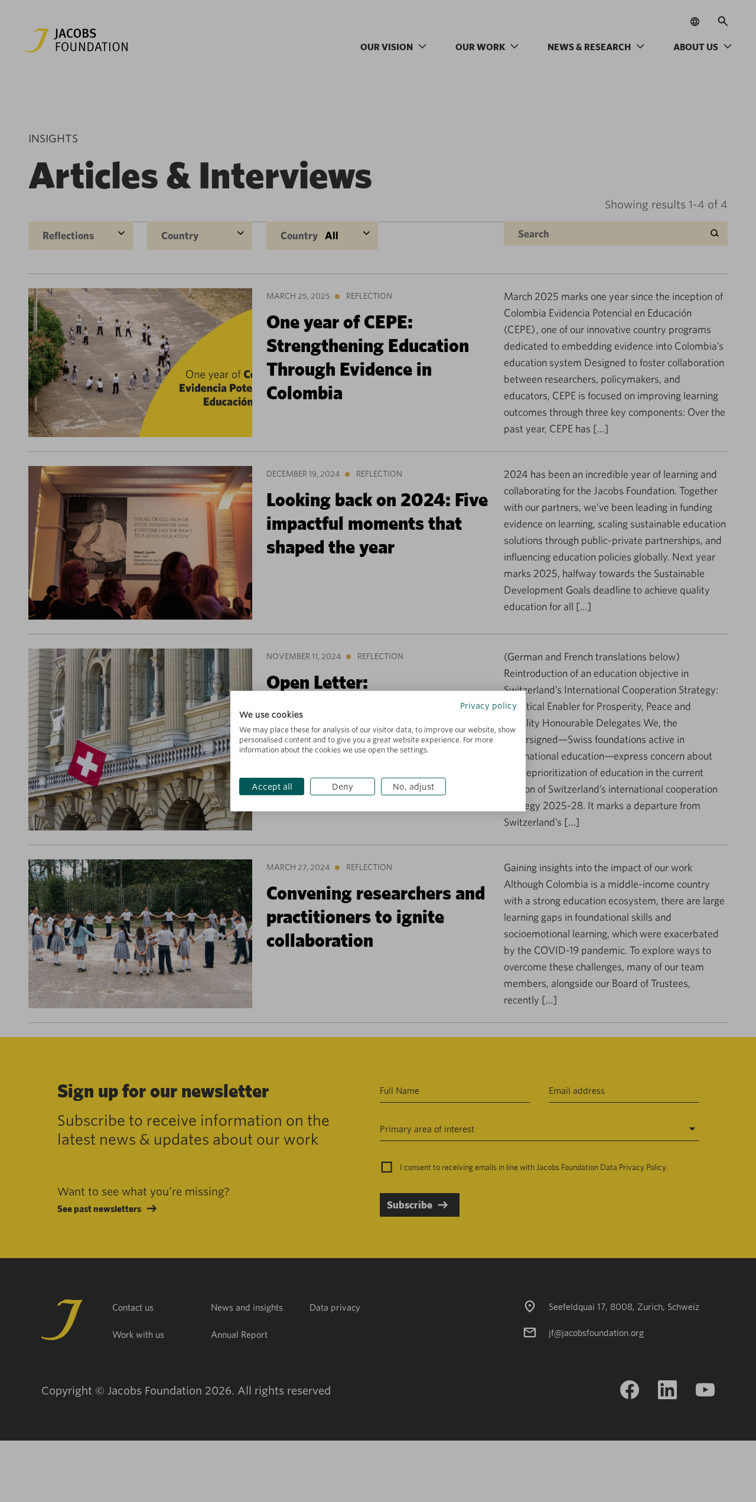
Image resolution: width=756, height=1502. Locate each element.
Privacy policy (488, 705)
